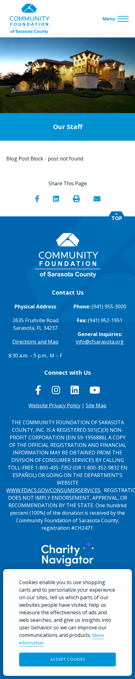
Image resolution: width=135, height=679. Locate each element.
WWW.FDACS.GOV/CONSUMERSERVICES (53, 490)
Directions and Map (35, 341)
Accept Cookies (67, 659)
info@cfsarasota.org (100, 341)
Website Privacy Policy (54, 405)
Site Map (96, 405)
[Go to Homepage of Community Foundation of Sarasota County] (28, 19)
